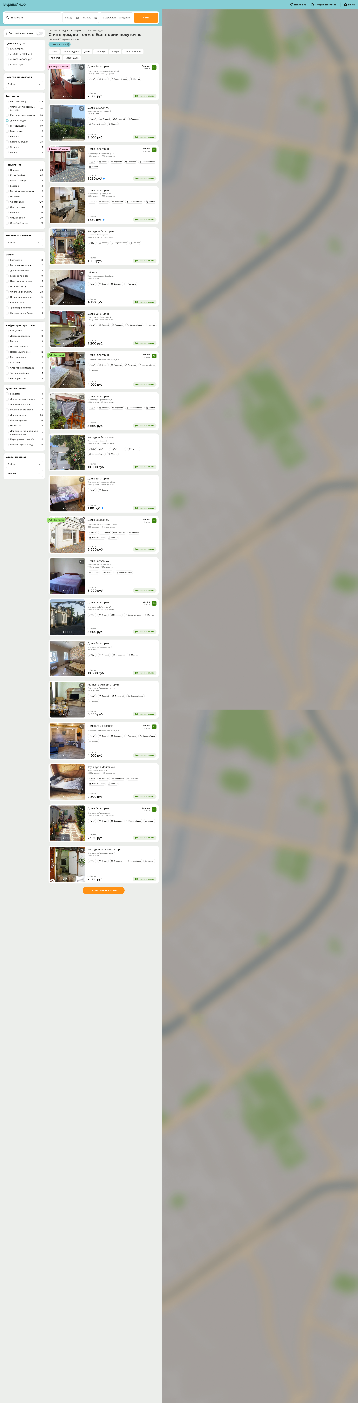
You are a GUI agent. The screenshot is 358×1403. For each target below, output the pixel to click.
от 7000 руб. (16, 64)
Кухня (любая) (26, 175)
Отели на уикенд (26, 420)
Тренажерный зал (26, 373)
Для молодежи (26, 415)
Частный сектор (26, 101)
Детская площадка (26, 336)
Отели (54, 51)
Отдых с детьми (26, 217)
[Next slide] (81, 81)
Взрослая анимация (26, 265)
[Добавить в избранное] (81, 67)
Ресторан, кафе (26, 357)
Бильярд (26, 341)
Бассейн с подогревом (26, 191)
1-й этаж (92, 272)
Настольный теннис (26, 352)
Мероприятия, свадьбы (26, 439)
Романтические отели (26, 409)
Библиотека (26, 260)
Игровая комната (26, 346)
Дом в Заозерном (98, 107)
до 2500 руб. (17, 48)
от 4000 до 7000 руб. (21, 59)
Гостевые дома (26, 125)
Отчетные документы (26, 291)
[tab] (64, 96)
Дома (87, 51)
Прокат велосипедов (26, 297)
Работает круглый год (26, 444)
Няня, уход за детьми (26, 281)
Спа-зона (26, 362)
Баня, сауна (26, 330)
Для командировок (26, 404)
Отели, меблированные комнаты (26, 108)
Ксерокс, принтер (26, 276)
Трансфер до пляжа (26, 307)
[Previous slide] (53, 81)
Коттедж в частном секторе (104, 849)
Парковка (26, 196)
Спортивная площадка (26, 367)
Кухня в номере (26, 180)
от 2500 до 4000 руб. (21, 54)
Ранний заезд (26, 302)
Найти (146, 17)
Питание (26, 170)
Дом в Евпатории (98, 66)
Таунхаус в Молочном (101, 767)
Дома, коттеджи (26, 120)
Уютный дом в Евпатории (103, 684)
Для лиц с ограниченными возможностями (26, 432)
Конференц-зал (26, 378)
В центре (26, 212)
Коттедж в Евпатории (101, 231)
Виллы (26, 152)
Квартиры (101, 51)
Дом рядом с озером (100, 726)
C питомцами (26, 201)
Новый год (26, 425)
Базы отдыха (26, 131)
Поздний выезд (26, 286)
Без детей (26, 393)
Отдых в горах (26, 207)
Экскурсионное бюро (26, 313)
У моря (115, 51)
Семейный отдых (26, 223)
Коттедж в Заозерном (101, 437)
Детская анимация (26, 270)
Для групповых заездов (26, 399)
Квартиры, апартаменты (26, 115)
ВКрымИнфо (14, 5)
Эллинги (26, 147)
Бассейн (26, 186)
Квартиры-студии (26, 141)
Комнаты (26, 136)
